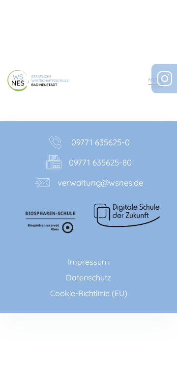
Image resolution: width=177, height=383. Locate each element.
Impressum (88, 262)
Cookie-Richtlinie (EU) (88, 293)
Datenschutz (88, 277)
